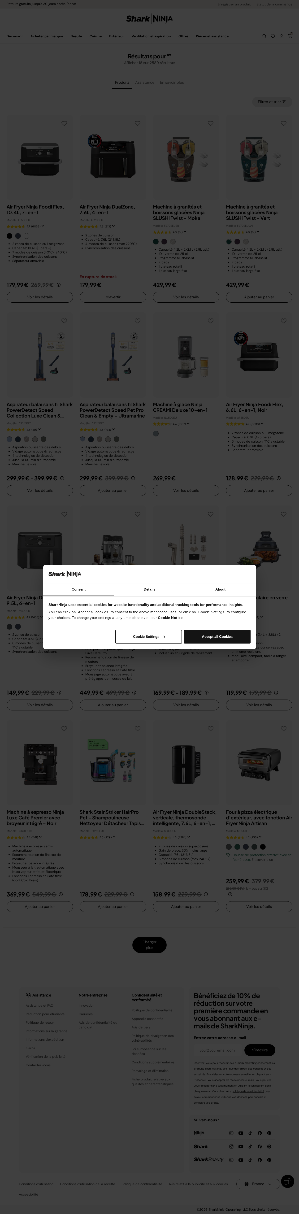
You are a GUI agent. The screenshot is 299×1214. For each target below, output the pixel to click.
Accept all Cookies (217, 637)
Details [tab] (149, 589)
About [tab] (220, 589)
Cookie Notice (170, 618)
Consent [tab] (79, 589)
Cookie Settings (146, 637)
